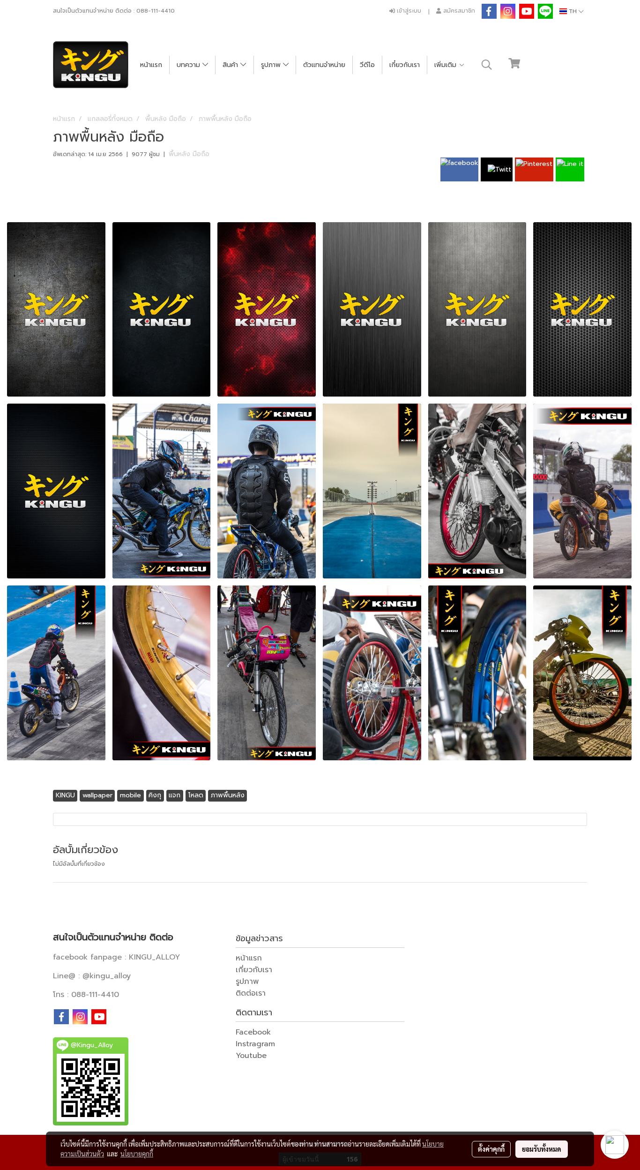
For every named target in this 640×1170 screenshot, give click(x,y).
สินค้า (231, 65)
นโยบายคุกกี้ (136, 1153)
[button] (486, 65)
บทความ (189, 65)
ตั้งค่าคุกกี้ (491, 1149)
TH (573, 11)
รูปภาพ (272, 65)
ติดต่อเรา (251, 993)
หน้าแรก (151, 65)
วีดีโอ (367, 65)
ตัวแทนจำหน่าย (324, 65)
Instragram (255, 1044)
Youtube (251, 1055)
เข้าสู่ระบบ (408, 11)
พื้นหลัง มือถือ (189, 154)
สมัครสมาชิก (458, 11)
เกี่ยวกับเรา (254, 969)
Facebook (253, 1032)
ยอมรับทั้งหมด (541, 1149)
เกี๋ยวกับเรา (404, 65)
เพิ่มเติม (446, 65)
